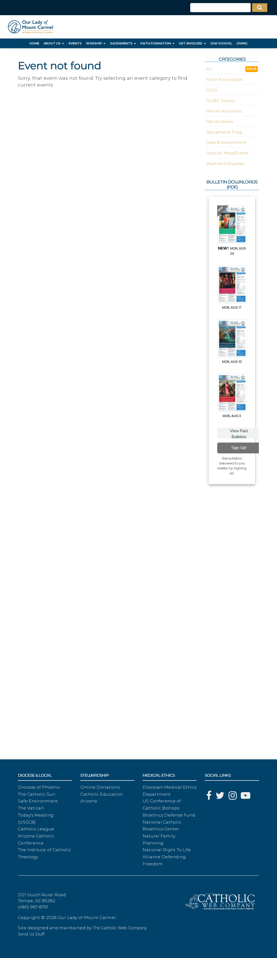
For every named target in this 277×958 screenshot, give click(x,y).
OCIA (211, 90)
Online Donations (100, 787)
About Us (52, 43)
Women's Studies (225, 163)
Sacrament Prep (224, 132)
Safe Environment (226, 142)
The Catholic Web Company (120, 927)
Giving (242, 43)
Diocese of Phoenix (39, 787)
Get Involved (191, 43)
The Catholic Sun (36, 794)
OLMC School (220, 100)
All (209, 69)
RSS (250, 69)
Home (34, 43)
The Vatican (31, 808)
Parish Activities (223, 111)
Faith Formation (156, 43)
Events (75, 43)
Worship (94, 43)
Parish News (219, 121)
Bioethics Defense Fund (169, 815)
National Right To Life (167, 849)
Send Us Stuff (31, 934)
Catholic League (36, 828)
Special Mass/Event (227, 153)
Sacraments (121, 43)
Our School (221, 43)
